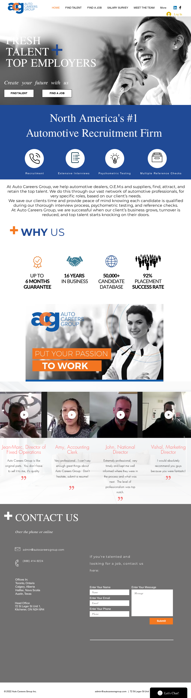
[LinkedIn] (175, 7)
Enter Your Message (143, 587)
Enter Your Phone (100, 608)
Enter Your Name (100, 587)
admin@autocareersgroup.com (43, 549)
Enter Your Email (100, 598)
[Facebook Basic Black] (180, 7)
